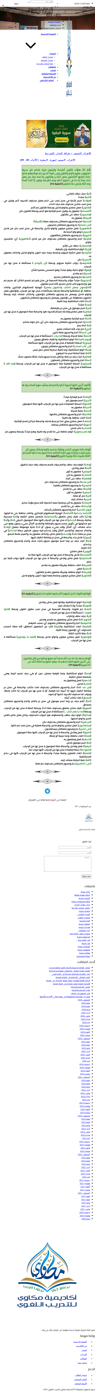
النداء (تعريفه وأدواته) (81, 990)
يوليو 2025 (85, 1042)
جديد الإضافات (84, 930)
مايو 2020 (86, 1219)
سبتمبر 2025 (85, 1035)
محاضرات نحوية (84, 946)
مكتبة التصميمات (83, 956)
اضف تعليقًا (86, 876)
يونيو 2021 (85, 1199)
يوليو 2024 (85, 1080)
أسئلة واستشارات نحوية (80, 901)
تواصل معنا (82, 1363)
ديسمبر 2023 (84, 1103)
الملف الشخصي (47, 80)
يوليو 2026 (85, 1003)
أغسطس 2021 (84, 1193)
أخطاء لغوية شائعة (82, 895)
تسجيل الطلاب (81, 1375)
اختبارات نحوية (84, 911)
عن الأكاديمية (49, 77)
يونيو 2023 (85, 1122)
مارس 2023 (85, 1132)
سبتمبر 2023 (85, 1112)
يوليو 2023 (85, 1119)
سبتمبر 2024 (85, 1074)
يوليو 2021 (85, 1196)
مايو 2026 (86, 1009)
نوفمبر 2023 (85, 1106)
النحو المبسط (85, 921)
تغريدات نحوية (84, 927)
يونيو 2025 (85, 1045)
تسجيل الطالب (47, 57)
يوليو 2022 (85, 1158)
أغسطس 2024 (84, 1077)
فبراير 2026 (85, 1019)
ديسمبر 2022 (84, 1141)
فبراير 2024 (85, 1096)
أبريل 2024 (85, 1090)
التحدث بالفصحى (83, 914)
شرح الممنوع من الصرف (80, 993)
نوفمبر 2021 (85, 1183)
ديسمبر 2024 (84, 1064)
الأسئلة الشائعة (49, 74)
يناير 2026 (86, 1022)
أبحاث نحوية (85, 892)
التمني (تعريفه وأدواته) (80, 987)
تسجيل (10, 27)
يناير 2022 (86, 1177)
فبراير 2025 (85, 1058)
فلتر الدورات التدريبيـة (44, 64)
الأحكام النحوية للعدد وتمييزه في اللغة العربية (71, 984)
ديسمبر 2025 (84, 1025)
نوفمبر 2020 (85, 1215)
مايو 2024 (86, 1087)
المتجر (53, 70)
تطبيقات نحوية (84, 924)
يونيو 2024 (85, 1083)
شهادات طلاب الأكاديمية (80, 934)
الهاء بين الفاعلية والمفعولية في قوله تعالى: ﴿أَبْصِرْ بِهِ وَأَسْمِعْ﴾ (65, 996)
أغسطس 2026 (84, 1000)
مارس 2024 (85, 1093)
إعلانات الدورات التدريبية (81, 908)
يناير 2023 (86, 1138)
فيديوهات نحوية (83, 937)
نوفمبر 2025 (85, 1029)
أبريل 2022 (85, 1167)
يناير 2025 (86, 1061)
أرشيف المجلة (84, 898)
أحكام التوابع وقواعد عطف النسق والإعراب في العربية (68, 980)
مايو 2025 (86, 1048)
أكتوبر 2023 (85, 1109)
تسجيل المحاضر (47, 60)
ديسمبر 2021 (84, 1180)
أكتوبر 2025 (85, 1032)
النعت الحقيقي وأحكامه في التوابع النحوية (73, 977)
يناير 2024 (86, 1100)
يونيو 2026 (85, 1006)
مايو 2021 (86, 1203)
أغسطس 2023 (84, 1116)
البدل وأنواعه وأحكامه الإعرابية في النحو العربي (71, 974)
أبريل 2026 (85, 1013)
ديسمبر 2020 (84, 1212)
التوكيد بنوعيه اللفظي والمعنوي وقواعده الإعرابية (69, 971)
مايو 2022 (86, 1164)
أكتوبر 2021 (85, 1186)
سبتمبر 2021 (85, 1190)
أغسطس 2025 (84, 1038)
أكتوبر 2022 (85, 1148)
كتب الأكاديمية (84, 940)
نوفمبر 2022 (85, 1145)
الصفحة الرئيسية (48, 34)
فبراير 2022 (85, 1174)
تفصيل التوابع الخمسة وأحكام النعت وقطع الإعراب (69, 968)
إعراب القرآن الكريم (82, 905)
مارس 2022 (85, 1170)
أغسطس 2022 (84, 1154)
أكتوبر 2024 (85, 1071)
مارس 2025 (85, 1054)
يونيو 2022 (85, 1161)
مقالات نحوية (84, 953)
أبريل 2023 (85, 1129)
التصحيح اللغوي (84, 917)
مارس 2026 (85, 1016)
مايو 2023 (86, 1125)
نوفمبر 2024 (85, 1067)
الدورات (52, 53)
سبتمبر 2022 (85, 1151)
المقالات (52, 67)
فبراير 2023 (85, 1135)
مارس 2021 (85, 1209)
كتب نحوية (86, 943)
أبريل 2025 (85, 1051)
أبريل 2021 (85, 1206)
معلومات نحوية (83, 950)
